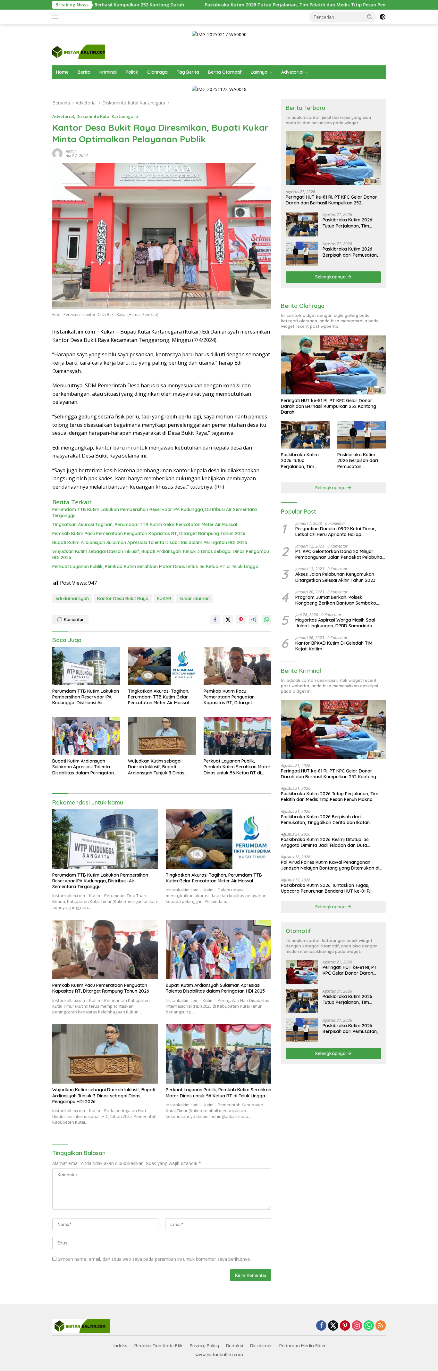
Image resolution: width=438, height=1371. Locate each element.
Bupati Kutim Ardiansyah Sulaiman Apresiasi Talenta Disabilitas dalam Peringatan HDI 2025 (149, 542)
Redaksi (234, 1346)
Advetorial (292, 72)
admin (71, 151)
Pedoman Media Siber (302, 1346)
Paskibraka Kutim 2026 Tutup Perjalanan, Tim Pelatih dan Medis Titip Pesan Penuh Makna (240, 5)
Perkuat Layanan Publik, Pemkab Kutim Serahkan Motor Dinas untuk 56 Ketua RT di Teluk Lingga (155, 566)
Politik (132, 72)
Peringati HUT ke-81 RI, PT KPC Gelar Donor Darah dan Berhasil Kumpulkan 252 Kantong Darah (331, 200)
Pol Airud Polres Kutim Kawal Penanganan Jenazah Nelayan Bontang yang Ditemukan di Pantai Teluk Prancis (330, 865)
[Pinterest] (345, 1326)
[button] (369, 17)
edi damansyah (72, 598)
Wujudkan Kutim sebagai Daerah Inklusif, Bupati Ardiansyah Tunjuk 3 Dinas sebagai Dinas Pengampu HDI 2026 (160, 554)
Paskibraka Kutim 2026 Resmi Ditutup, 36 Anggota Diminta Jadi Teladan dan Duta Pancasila (325, 842)
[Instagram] (357, 1326)
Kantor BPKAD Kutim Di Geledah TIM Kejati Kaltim (333, 646)
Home (62, 72)
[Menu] (56, 17)
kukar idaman (195, 598)
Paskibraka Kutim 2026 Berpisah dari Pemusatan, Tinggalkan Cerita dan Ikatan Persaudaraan (350, 252)
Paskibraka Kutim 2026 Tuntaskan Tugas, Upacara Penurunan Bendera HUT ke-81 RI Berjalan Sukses (326, 888)
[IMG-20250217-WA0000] (219, 34)
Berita (84, 72)
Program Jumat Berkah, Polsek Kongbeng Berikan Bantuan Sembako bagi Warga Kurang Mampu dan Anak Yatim (336, 600)
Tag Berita (188, 72)
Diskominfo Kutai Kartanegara (107, 116)
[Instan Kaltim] (78, 51)
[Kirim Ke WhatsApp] (266, 619)
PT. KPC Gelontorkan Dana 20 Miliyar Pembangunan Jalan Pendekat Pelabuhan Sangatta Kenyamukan (340, 554)
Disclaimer (261, 1346)
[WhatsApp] (369, 1326)
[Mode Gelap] (382, 17)
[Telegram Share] (253, 619)
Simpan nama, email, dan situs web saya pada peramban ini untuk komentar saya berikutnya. (154, 1259)
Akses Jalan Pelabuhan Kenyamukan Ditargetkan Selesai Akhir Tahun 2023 (335, 577)
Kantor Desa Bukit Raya (122, 598)
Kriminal (108, 72)
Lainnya (259, 72)
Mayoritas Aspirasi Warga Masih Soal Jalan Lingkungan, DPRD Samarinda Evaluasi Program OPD (335, 623)
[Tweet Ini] (228, 619)
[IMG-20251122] (219, 89)
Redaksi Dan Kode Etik (158, 1346)
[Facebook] (321, 1326)
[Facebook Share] (215, 619)
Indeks (120, 1346)
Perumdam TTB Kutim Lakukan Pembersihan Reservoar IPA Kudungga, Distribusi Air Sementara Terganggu (154, 512)
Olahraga (157, 72)
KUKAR (164, 598)
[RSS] (380, 1326)
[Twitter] (333, 1326)
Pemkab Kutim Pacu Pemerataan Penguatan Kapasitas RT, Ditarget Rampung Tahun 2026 (148, 533)
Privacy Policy (204, 1346)
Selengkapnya (331, 277)
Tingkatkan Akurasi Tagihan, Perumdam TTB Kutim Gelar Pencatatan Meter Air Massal (144, 524)
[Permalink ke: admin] (57, 153)
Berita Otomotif (225, 72)
